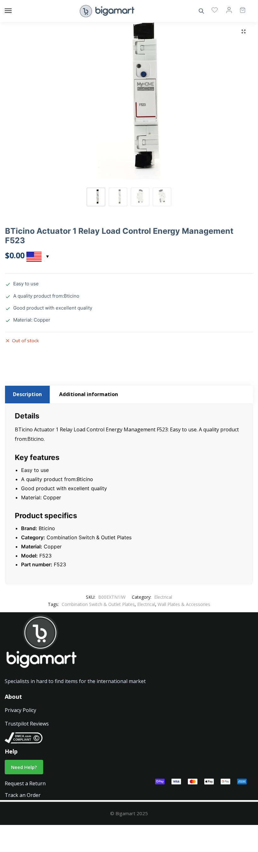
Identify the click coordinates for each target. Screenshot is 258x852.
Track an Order (23, 795)
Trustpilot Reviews (27, 723)
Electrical (163, 597)
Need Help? (24, 767)
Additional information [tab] (88, 394)
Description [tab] (27, 394)
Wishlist (214, 9)
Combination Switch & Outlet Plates (98, 604)
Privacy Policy (20, 710)
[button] (243, 31)
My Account (229, 9)
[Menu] (14, 11)
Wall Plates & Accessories (184, 604)
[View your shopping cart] (239, 7)
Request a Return (25, 783)
